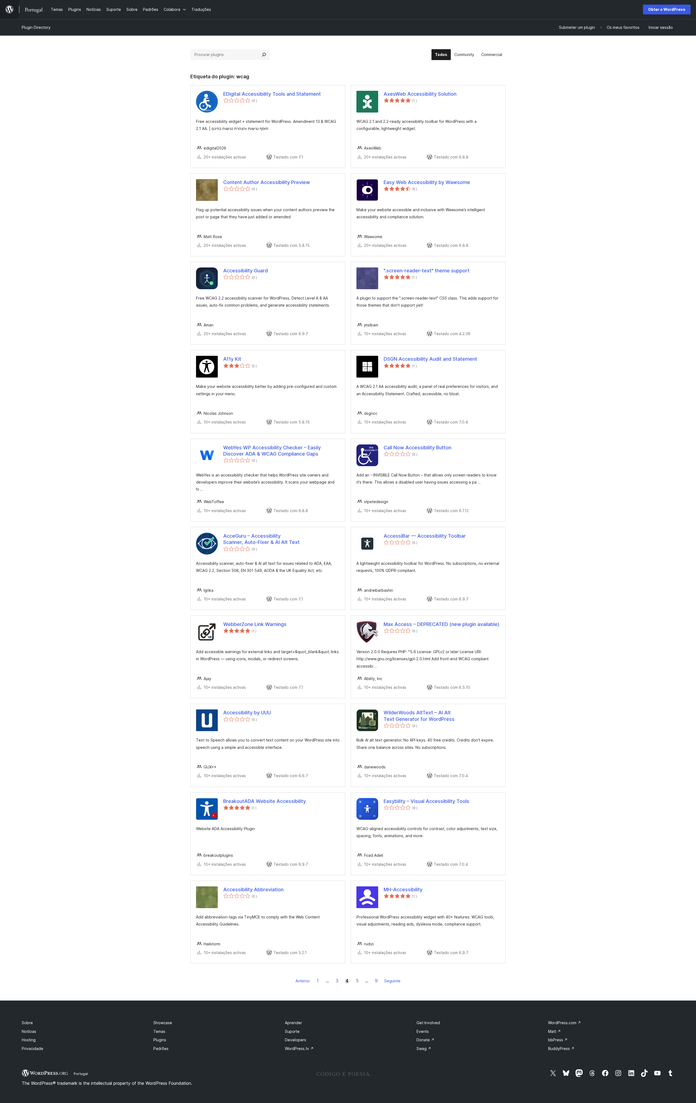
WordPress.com (564, 1022)
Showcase (162, 1022)
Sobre (27, 1022)
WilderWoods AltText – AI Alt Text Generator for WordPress (419, 716)
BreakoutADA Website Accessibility (264, 801)
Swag (424, 1048)
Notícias (29, 1031)
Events (423, 1031)
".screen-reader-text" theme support (427, 270)
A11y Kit (232, 359)
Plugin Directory (36, 27)
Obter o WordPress (666, 9)
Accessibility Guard (245, 270)
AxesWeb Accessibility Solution (420, 94)
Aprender (293, 1022)
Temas (159, 1031)
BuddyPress (561, 1048)
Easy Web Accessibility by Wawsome (427, 182)
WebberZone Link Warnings (255, 624)
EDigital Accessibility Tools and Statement (272, 94)
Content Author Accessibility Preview (266, 182)
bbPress (558, 1039)
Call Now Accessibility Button (417, 447)
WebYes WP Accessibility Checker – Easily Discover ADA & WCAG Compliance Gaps (272, 451)
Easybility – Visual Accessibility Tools (426, 801)
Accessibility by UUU (247, 712)
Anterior (303, 981)
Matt (554, 1031)
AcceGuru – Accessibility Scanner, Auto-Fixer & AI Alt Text (261, 539)
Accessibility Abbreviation (253, 889)
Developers (295, 1039)
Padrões (161, 1048)
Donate (425, 1039)
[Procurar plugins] (264, 54)
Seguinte (392, 981)
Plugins (159, 1039)
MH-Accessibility (403, 889)
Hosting (29, 1039)
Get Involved (428, 1022)
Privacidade (32, 1048)
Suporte (292, 1031)
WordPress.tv (299, 1048)
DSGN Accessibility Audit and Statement (430, 359)
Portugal (81, 1073)
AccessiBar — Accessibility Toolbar (425, 536)
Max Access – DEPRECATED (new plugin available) (441, 624)
